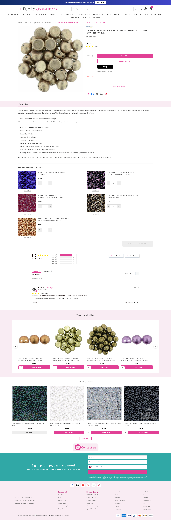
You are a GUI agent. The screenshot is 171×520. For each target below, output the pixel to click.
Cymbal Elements (91, 509)
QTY (88, 56)
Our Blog (117, 506)
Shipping (145, 495)
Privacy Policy (123, 478)
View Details (27, 191)
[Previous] (15, 346)
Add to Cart (125, 56)
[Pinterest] (106, 94)
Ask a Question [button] (117, 256)
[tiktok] (99, 485)
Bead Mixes (97, 14)
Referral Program (120, 500)
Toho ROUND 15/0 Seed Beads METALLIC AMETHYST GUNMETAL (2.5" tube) (121, 173)
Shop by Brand (62, 503)
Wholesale (96, 17)
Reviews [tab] (35, 271)
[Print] (101, 94)
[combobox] (102, 9)
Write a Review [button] (133, 256)
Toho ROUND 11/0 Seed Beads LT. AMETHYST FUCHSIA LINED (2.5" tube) (51, 196)
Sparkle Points (119, 495)
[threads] (93, 485)
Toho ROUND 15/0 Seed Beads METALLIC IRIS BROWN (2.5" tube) (122, 196)
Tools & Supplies (82, 14)
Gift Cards (118, 503)
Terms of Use (50, 515)
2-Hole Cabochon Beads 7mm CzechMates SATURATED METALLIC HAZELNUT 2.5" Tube (55, 298)
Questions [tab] (47, 271)
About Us (117, 492)
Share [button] (35, 302)
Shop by (136, 14)
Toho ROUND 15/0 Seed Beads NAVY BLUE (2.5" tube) (52, 173)
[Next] (155, 346)
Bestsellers (61, 494)
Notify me (29, 432)
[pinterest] (88, 485)
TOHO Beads (90, 503)
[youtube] (83, 485)
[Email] (97, 94)
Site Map (66, 515)
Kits (107, 14)
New (146, 14)
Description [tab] (23, 104)
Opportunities (147, 509)
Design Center (156, 14)
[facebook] (72, 485)
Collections (86, 17)
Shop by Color (62, 500)
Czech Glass (40, 14)
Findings (68, 14)
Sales (127, 14)
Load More (85, 438)
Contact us (146, 506)
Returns (145, 498)
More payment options (105, 71)
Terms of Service (131, 478)
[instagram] (77, 485)
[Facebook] (92, 94)
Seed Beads (27, 14)
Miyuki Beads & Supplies (93, 506)
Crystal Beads (13, 14)
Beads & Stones (55, 14)
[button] (135, 302)
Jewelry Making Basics (64, 506)
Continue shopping (119, 86)
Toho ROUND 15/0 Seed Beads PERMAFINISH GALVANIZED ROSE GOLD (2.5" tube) (53, 220)
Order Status (147, 492)
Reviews (117, 498)
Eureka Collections (91, 497)
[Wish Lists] (141, 9)
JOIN (117, 472)
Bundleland (75, 17)
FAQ (144, 503)
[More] (18, 14)
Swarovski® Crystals (92, 494)
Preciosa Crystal (91, 500)
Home (20, 23)
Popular (117, 14)
